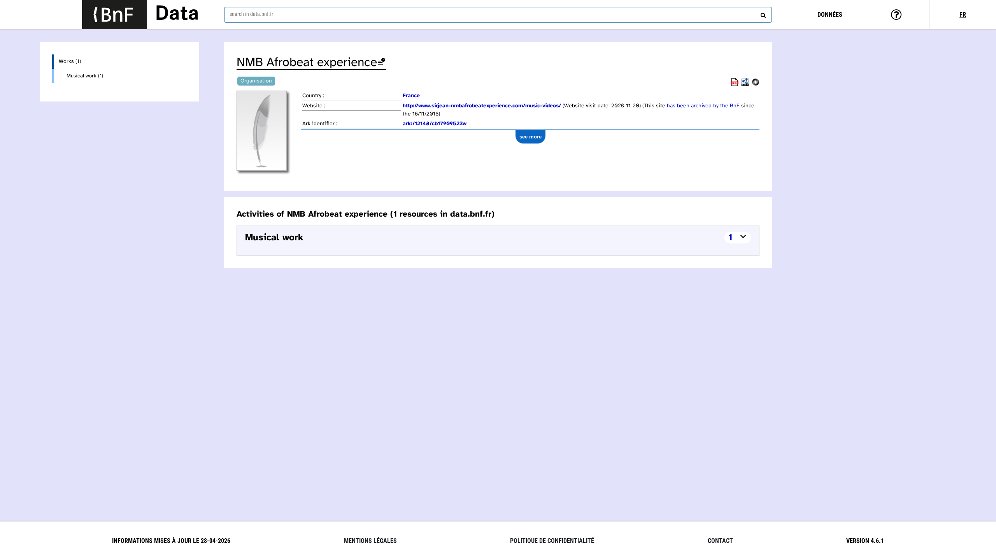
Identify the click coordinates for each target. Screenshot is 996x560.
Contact (720, 540)
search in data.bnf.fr (251, 14)
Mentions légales (370, 540)
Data (177, 14)
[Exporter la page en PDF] (734, 85)
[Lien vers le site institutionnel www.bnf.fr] (114, 14)
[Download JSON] (755, 85)
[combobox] (498, 15)
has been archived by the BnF (703, 106)
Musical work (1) (85, 76)
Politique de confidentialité (552, 540)
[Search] (762, 14)
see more (530, 137)
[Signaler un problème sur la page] (381, 62)
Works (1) (70, 62)
